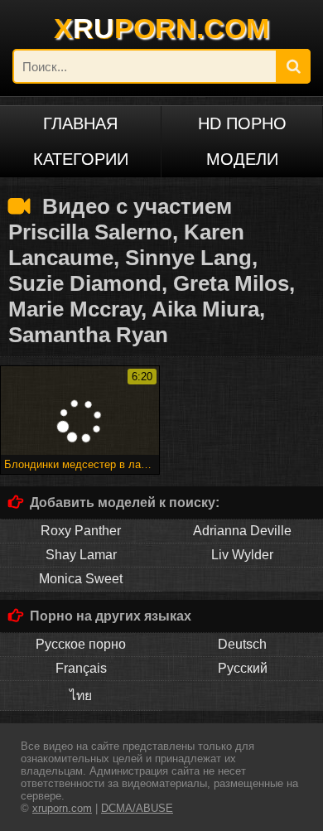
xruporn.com (62, 808)
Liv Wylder (242, 555)
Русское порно (81, 644)
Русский (243, 668)
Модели (242, 159)
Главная (80, 123)
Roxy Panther (81, 531)
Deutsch (242, 644)
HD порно (242, 123)
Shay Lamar (81, 555)
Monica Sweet (81, 579)
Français (81, 668)
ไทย (81, 695)
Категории (80, 159)
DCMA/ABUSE (137, 808)
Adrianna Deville (242, 531)
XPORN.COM (161, 28)
